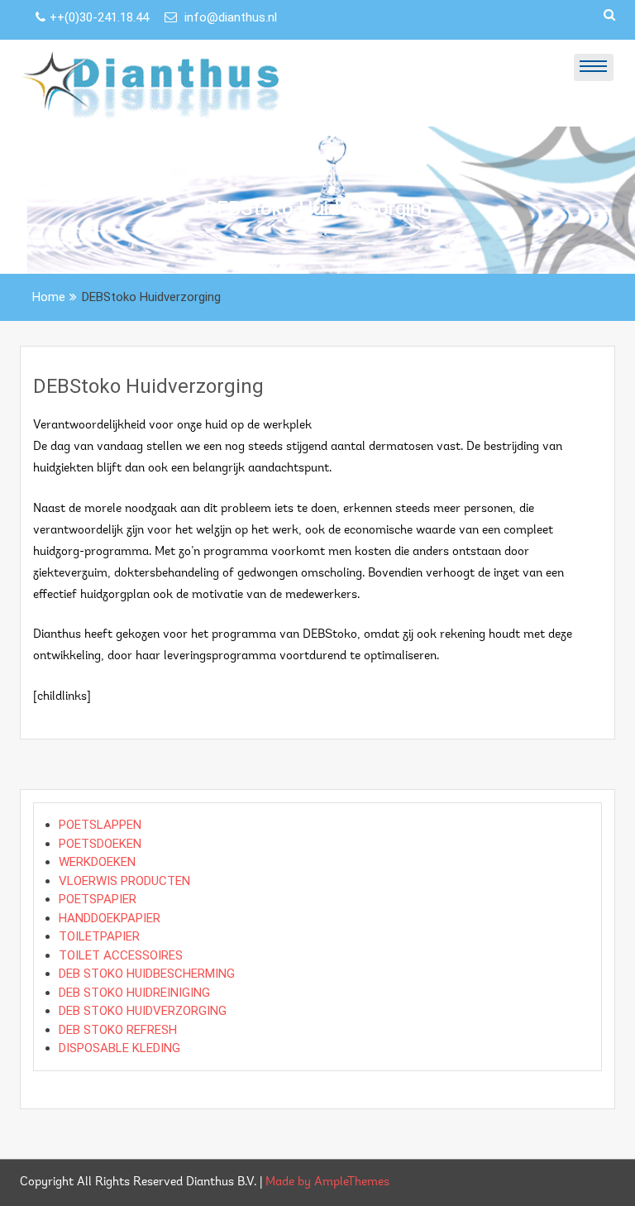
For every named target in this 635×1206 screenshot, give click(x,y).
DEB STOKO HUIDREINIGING (134, 992)
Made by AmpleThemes (327, 1182)
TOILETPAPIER (99, 936)
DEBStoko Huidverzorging (148, 386)
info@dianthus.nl (229, 17)
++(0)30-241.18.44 (101, 17)
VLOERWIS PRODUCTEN (124, 880)
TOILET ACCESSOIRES (121, 955)
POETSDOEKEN (100, 843)
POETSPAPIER (97, 899)
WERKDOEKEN (97, 861)
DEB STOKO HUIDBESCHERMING (147, 973)
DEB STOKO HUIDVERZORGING (143, 1010)
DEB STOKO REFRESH (118, 1029)
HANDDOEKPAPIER (109, 918)
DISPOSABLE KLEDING (119, 1048)
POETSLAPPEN (100, 824)
